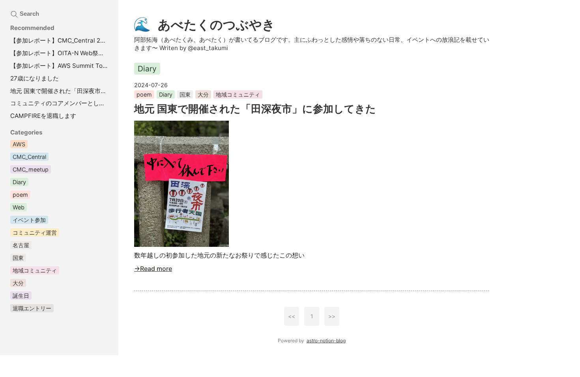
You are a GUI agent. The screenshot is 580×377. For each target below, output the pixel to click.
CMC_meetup (31, 169)
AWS (19, 144)
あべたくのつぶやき (204, 24)
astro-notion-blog (326, 340)
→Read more (153, 268)
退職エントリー (32, 308)
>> (331, 316)
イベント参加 (29, 219)
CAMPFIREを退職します (43, 115)
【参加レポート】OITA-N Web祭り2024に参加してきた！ (60, 53)
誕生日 (21, 295)
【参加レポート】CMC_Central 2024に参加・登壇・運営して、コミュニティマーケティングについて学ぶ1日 (60, 40)
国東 (185, 94)
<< (291, 316)
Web (18, 207)
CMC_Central (29, 156)
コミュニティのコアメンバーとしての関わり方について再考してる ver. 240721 (60, 103)
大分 (203, 94)
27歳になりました (34, 78)
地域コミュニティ (238, 94)
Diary (165, 94)
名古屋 (21, 245)
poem (144, 94)
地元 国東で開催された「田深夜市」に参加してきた (255, 109)
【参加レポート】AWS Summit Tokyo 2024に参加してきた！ (60, 65)
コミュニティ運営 (35, 232)
